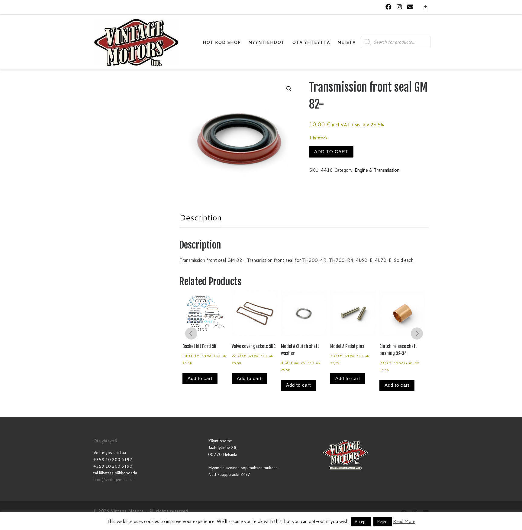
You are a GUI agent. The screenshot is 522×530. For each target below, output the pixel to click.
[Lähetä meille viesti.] (410, 6)
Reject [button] (382, 521)
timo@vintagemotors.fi (114, 479)
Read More (404, 521)
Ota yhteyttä (105, 441)
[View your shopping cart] (425, 7)
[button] (289, 88)
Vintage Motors (127, 511)
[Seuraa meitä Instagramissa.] (399, 6)
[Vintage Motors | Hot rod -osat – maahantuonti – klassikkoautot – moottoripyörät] (136, 42)
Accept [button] (361, 521)
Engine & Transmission (377, 170)
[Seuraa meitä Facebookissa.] (388, 6)
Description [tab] (200, 217)
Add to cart (331, 151)
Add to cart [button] (200, 378)
